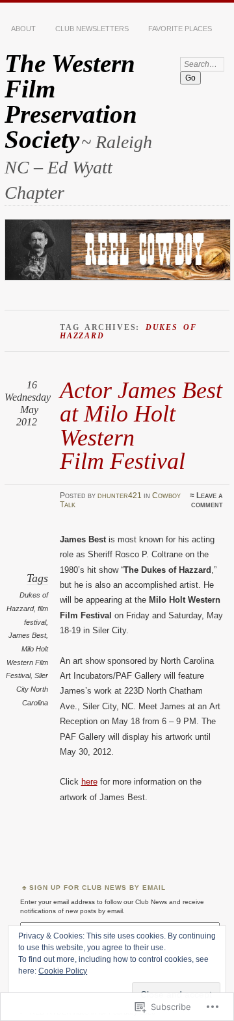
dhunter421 (120, 495)
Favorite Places (180, 28)
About (23, 28)
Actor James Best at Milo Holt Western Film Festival (141, 425)
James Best (27, 635)
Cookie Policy (62, 971)
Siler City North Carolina (32, 689)
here (89, 782)
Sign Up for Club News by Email (97, 887)
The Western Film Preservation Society (71, 101)
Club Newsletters (92, 28)
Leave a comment (207, 500)
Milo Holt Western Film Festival (27, 662)
